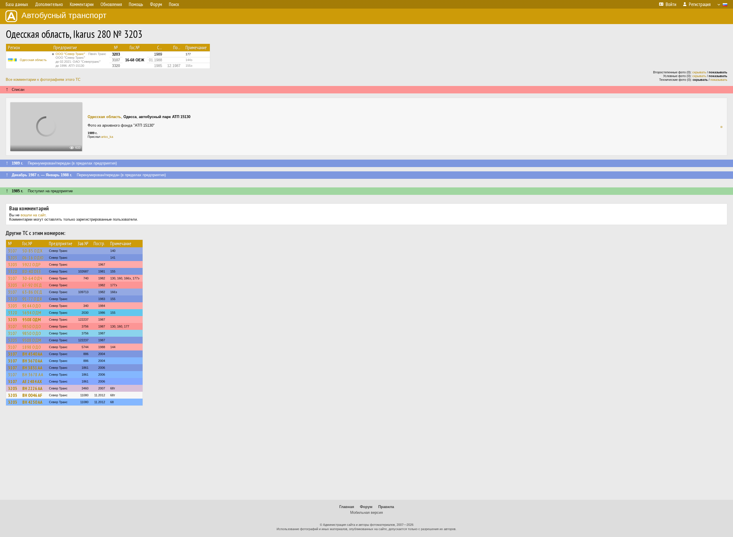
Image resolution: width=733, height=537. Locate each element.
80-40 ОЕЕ (32, 271)
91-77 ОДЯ (32, 299)
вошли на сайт (33, 215)
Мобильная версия (366, 512)
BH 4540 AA (32, 354)
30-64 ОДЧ (32, 278)
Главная (346, 507)
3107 (12, 251)
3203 (12, 257)
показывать (718, 79)
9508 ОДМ (31, 319)
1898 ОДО (31, 347)
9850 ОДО (31, 326)
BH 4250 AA (32, 402)
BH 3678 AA (33, 374)
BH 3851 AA (32, 368)
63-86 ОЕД (32, 292)
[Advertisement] (366, 455)
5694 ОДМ (32, 312)
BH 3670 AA (32, 361)
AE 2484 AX (32, 381)
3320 (12, 271)
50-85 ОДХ (32, 251)
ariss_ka (107, 136)
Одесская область (33, 60)
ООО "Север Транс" (81, 59)
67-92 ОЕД (32, 285)
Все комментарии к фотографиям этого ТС (43, 79)
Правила (386, 507)
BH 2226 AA (32, 388)
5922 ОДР (31, 264)
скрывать (699, 72)
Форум (366, 507)
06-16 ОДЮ (33, 257)
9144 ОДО (31, 306)
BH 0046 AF (32, 395)
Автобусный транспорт (64, 15)
